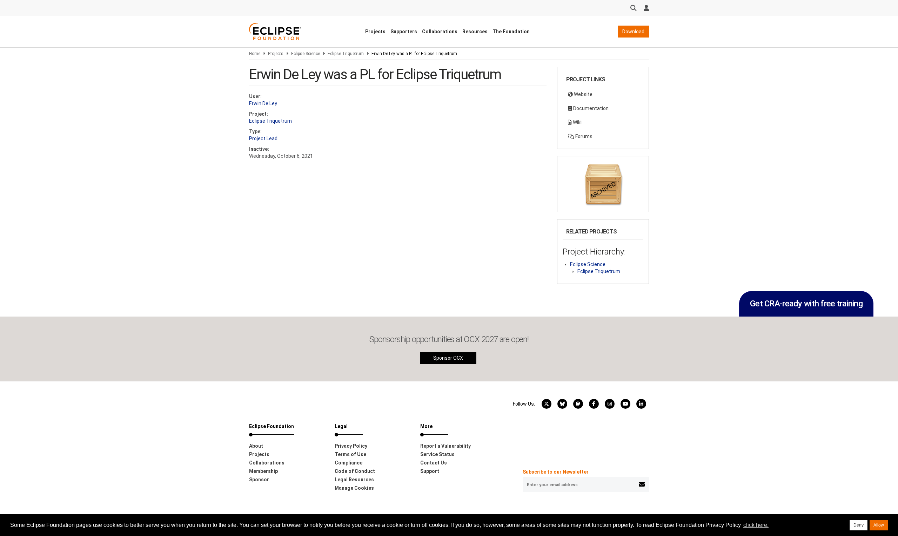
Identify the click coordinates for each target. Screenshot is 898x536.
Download (633, 31)
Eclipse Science (305, 53)
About (256, 446)
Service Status (437, 454)
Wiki (577, 122)
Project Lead (263, 138)
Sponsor (259, 479)
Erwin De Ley (263, 103)
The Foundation (511, 31)
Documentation (590, 108)
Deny (858, 525)
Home (254, 53)
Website (582, 94)
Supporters (403, 31)
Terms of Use (350, 454)
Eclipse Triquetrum (346, 53)
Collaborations (439, 31)
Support (429, 471)
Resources (475, 31)
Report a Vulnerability (445, 446)
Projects (375, 31)
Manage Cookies (354, 488)
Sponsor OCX (448, 358)
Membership (263, 471)
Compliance (348, 463)
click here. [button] (756, 525)
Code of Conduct (355, 471)
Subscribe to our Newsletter (556, 472)
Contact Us (433, 463)
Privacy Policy (351, 446)
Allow (878, 525)
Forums (583, 136)
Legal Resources (354, 479)
